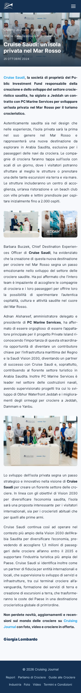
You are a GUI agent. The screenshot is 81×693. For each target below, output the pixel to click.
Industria (37, 29)
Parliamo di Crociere (32, 677)
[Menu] (73, 6)
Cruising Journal (15, 29)
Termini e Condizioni (58, 684)
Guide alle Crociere (62, 677)
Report (10, 677)
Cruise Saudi (14, 77)
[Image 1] (21, 224)
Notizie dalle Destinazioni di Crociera (29, 36)
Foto (27, 684)
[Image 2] (59, 224)
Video (37, 684)
